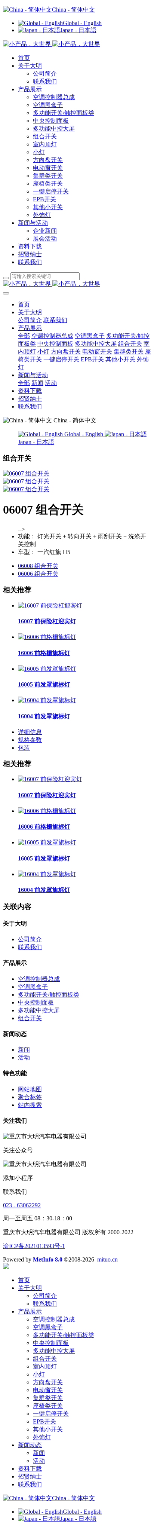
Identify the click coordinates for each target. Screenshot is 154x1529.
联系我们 (45, 81)
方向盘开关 (48, 160)
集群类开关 (48, 175)
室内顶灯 (45, 144)
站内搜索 (30, 1105)
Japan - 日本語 (78, 30)
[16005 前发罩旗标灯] (47, 669)
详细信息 (30, 732)
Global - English (82, 23)
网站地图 (30, 1089)
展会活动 (45, 238)
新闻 (24, 1049)
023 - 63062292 (22, 1205)
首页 (24, 58)
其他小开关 (48, 207)
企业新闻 (45, 230)
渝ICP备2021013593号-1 (34, 1246)
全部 (24, 336)
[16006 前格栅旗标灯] (47, 637)
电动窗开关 (48, 168)
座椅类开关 (48, 183)
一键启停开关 (51, 191)
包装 (24, 747)
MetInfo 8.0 (47, 1259)
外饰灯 (42, 215)
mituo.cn (107, 1259)
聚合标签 (30, 1097)
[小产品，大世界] (77, 284)
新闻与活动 (33, 223)
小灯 (39, 152)
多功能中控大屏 (54, 128)
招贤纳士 (30, 254)
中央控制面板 (51, 120)
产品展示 (30, 89)
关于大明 (30, 65)
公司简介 (45, 73)
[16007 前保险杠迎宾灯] (50, 605)
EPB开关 (44, 199)
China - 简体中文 (73, 9)
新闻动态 (30, 1445)
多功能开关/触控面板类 (63, 113)
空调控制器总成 (54, 97)
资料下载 (30, 246)
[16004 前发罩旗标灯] (47, 700)
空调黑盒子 (48, 105)
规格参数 (30, 740)
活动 (24, 1057)
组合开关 (45, 136)
